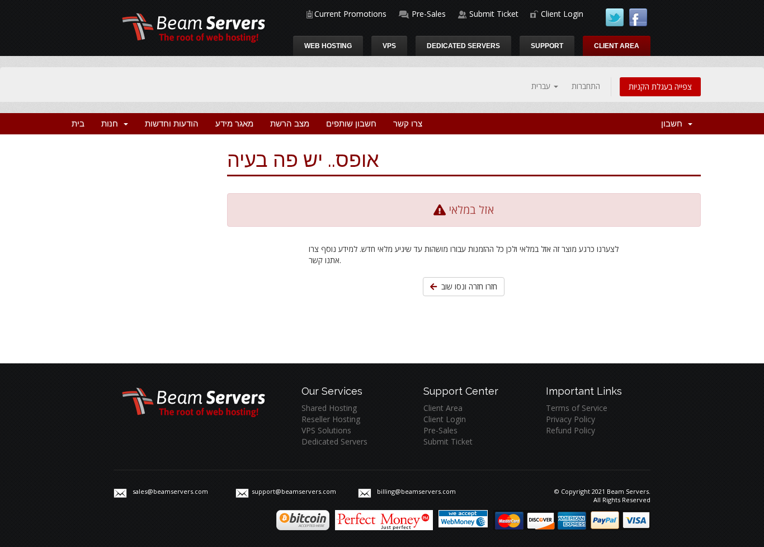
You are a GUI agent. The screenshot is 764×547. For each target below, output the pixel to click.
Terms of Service (576, 408)
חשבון (674, 124)
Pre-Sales (429, 13)
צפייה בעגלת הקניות (660, 86)
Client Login (562, 13)
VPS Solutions (326, 430)
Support (547, 46)
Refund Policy (570, 430)
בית (78, 124)
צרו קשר (407, 124)
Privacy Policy (570, 419)
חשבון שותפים (351, 124)
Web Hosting (328, 46)
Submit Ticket (493, 13)
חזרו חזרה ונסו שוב (467, 286)
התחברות (586, 86)
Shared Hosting (329, 408)
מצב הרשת (289, 124)
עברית (542, 86)
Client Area (616, 46)
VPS (389, 46)
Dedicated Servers (463, 46)
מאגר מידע (234, 124)
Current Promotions (350, 13)
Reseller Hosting (330, 419)
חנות (111, 124)
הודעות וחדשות (172, 124)
